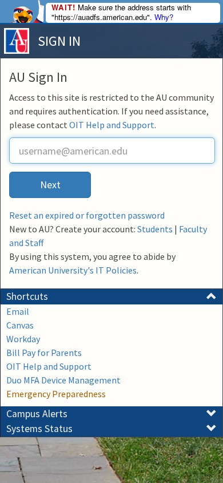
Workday (23, 339)
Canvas (20, 325)
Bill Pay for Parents (44, 352)
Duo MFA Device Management (63, 380)
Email (17, 311)
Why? (163, 16)
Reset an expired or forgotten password (87, 215)
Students (155, 229)
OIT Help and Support (111, 124)
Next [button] (50, 184)
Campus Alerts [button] (36, 413)
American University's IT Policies (73, 270)
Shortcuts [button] (27, 296)
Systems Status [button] (39, 428)
